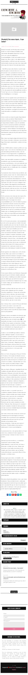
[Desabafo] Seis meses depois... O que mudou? (13, 568)
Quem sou (5, 531)
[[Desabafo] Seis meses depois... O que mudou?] (14, 29)
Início (4, 530)
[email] (15, 3)
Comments (16, 46)
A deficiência (6, 533)
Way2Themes (13, 667)
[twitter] (13, 3)
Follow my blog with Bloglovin (11, 557)
